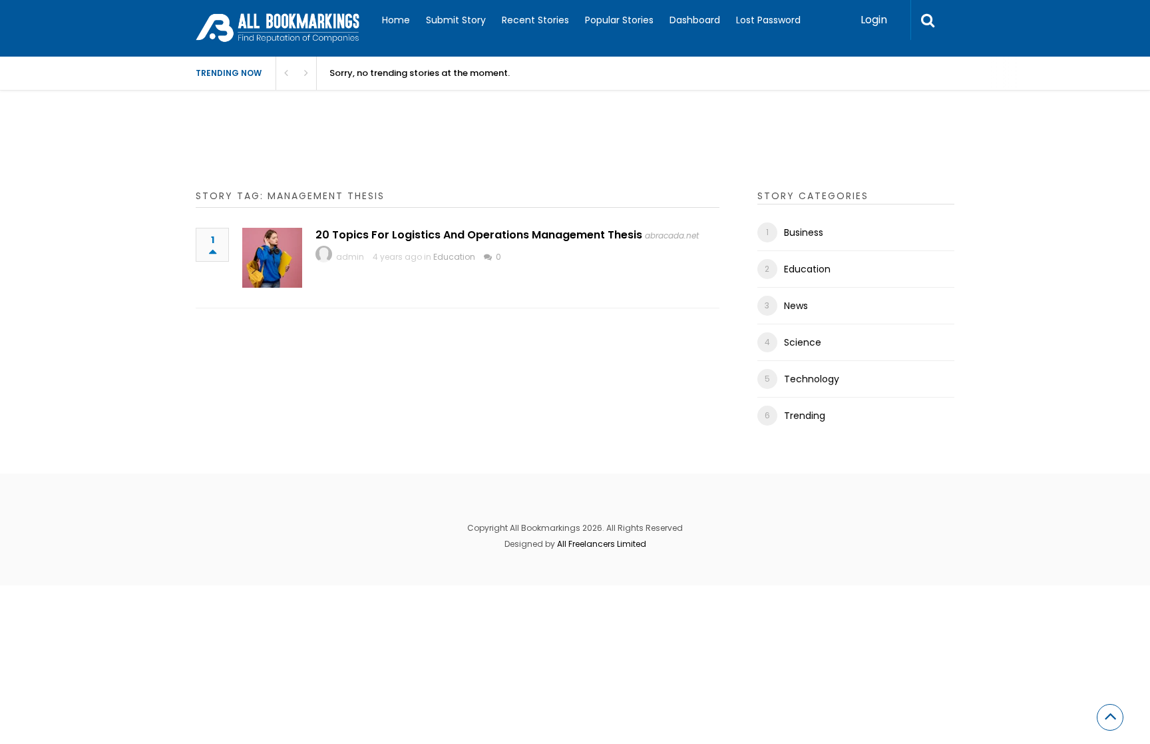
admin (350, 256)
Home (396, 20)
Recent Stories (535, 20)
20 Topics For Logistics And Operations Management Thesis (478, 234)
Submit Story (456, 20)
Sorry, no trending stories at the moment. (419, 73)
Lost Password (768, 20)
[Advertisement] (438, 153)
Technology (811, 379)
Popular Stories (619, 20)
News (796, 305)
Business (803, 232)
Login (874, 19)
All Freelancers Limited (601, 544)
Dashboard (695, 20)
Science (802, 342)
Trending (804, 415)
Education (454, 256)
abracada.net (672, 235)
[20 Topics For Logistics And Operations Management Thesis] (272, 258)
